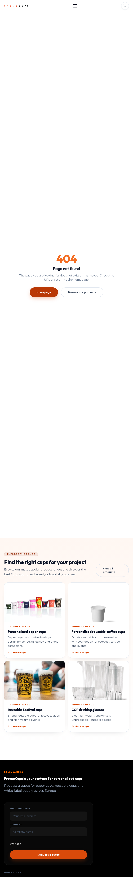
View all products (109, 570)
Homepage (44, 292)
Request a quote (48, 854)
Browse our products (82, 292)
